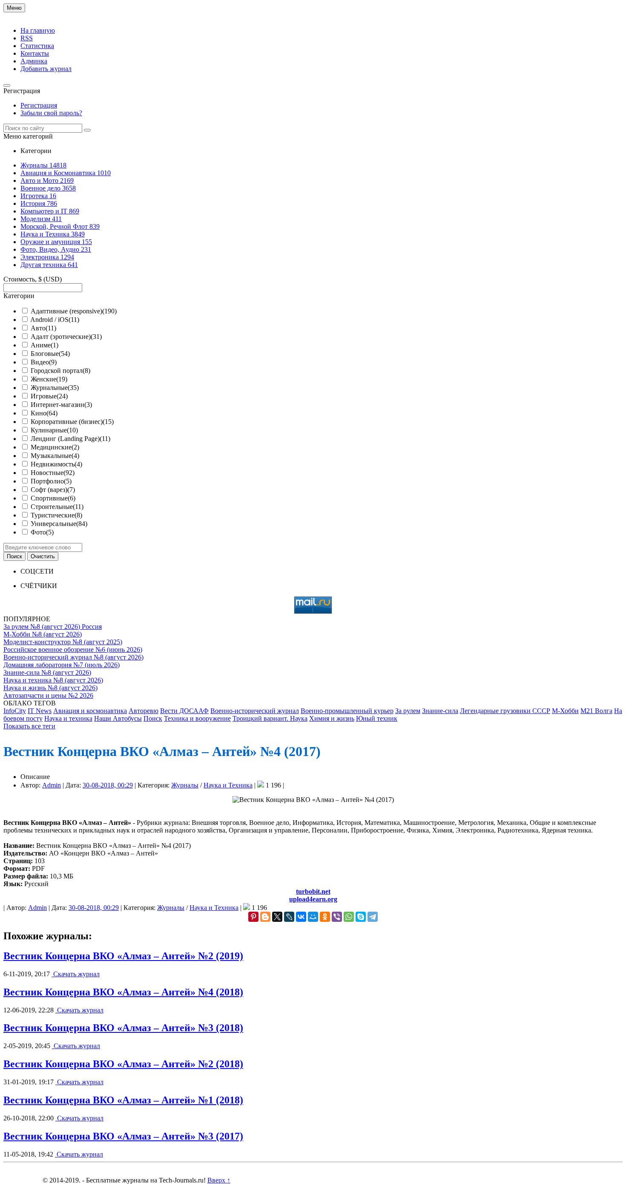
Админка (33, 61)
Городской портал (60, 370)
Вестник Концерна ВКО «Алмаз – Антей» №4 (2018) (123, 992)
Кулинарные (54, 430)
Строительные (57, 506)
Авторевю (143, 710)
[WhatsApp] (349, 917)
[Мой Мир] (313, 917)
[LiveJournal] (289, 917)
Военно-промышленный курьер (347, 710)
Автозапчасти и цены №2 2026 (48, 695)
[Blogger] (265, 917)
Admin (51, 785)
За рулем (407, 710)
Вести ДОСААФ (184, 710)
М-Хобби (565, 710)
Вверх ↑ (218, 1180)
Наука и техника (68, 718)
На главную (37, 30)
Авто (43, 328)
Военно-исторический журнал (254, 710)
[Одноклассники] (325, 917)
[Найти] (87, 130)
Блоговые (50, 353)
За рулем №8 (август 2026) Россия (52, 626)
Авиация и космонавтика (90, 710)
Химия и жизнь (331, 718)
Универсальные (59, 523)
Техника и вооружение (197, 718)
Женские (49, 379)
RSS (26, 38)
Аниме (44, 345)
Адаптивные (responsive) (74, 311)
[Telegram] (373, 917)
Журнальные (55, 387)
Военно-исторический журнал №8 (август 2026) (73, 657)
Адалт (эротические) (66, 336)
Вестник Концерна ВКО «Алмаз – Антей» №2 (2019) (123, 955)
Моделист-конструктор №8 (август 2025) (62, 641)
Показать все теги (29, 726)
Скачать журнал (76, 974)
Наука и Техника (228, 785)
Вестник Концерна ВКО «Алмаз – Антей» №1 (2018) (123, 1100)
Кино (44, 413)
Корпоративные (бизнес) (72, 421)
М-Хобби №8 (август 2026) (42, 634)
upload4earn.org (313, 899)
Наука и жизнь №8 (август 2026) (50, 687)
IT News (40, 710)
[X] (277, 917)
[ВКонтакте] (301, 917)
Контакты (34, 53)
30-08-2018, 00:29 (108, 785)
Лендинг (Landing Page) (70, 438)
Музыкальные (55, 455)
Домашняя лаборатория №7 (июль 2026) (61, 664)
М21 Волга (596, 710)
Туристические (56, 515)
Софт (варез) (53, 489)
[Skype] (361, 917)
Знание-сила (440, 710)
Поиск (153, 718)
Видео (44, 362)
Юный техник (376, 718)
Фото (42, 532)
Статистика (37, 45)
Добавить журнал (46, 68)
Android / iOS (54, 319)
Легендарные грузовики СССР (505, 710)
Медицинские (55, 447)
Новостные (53, 472)
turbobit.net (313, 891)
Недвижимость (56, 464)
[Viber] (337, 917)
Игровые (49, 396)
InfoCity (14, 710)
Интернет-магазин (61, 404)
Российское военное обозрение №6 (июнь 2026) (72, 649)
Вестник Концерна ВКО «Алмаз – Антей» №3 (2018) (123, 1027)
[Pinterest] (253, 917)
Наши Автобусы (118, 718)
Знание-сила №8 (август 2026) (47, 672)
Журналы (184, 785)
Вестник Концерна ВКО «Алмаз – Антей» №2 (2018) (123, 1063)
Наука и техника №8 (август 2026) (53, 680)
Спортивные (53, 498)
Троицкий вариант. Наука (270, 718)
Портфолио (51, 481)
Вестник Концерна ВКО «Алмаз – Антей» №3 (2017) (123, 1136)
